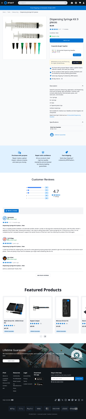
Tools (8, 12)
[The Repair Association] (82, 400)
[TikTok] (56, 400)
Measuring (15, 12)
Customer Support (5, 379)
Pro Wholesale (17, 378)
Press (14, 388)
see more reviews (43, 275)
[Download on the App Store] (38, 379)
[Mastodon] (72, 400)
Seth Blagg (10, 238)
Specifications (54, 122)
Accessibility (27, 376)
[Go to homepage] (9, 2)
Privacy (25, 378)
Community (16, 376)
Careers (5, 385)
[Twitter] (62, 400)
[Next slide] (45, 336)
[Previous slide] (40, 336)
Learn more (11, 361)
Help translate (7, 400)
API (4, 388)
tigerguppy (10, 217)
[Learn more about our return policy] (62, 78)
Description (53, 86)
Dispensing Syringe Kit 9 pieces (29, 12)
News (14, 391)
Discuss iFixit (6, 383)
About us (5, 376)
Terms (25, 381)
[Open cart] (80, 3)
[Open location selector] (76, 3)
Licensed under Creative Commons (47, 414)
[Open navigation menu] (2, 3)
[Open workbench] (72, 3)
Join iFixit (77, 62)
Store (4, 12)
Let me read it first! (58, 382)
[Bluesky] (76, 400)
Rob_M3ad (10, 257)
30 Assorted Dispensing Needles (66, 50)
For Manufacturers (17, 384)
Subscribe (79, 378)
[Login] (83, 3)
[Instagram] (66, 400)
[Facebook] (59, 400)
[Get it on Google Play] (38, 384)
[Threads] (79, 400)
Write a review (12, 211)
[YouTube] (69, 400)
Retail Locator (17, 381)
